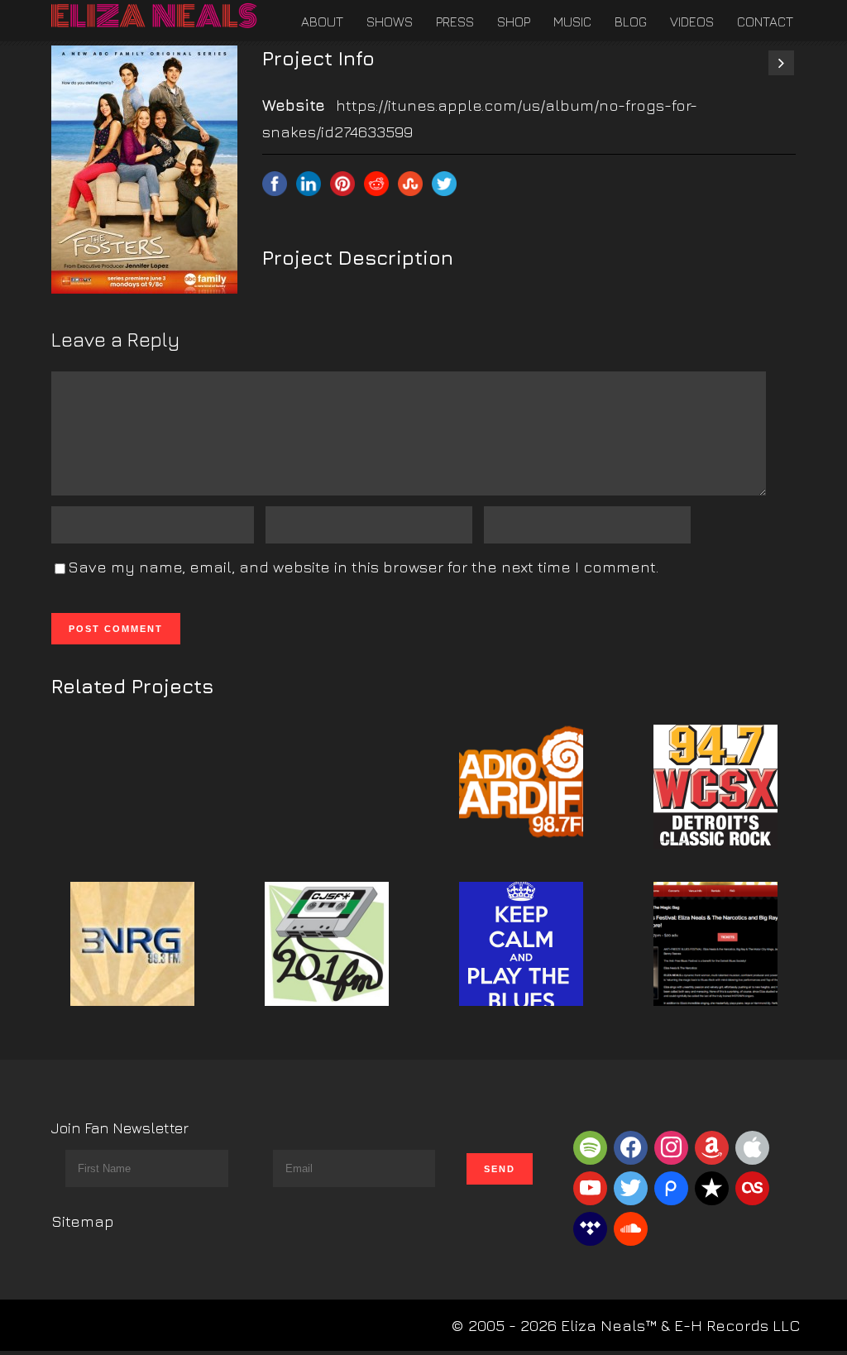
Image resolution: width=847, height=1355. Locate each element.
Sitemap (82, 1221)
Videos (692, 21)
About (322, 21)
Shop (513, 21)
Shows (389, 21)
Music (572, 21)
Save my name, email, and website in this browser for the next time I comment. (363, 567)
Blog (631, 21)
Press (455, 21)
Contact (765, 21)
